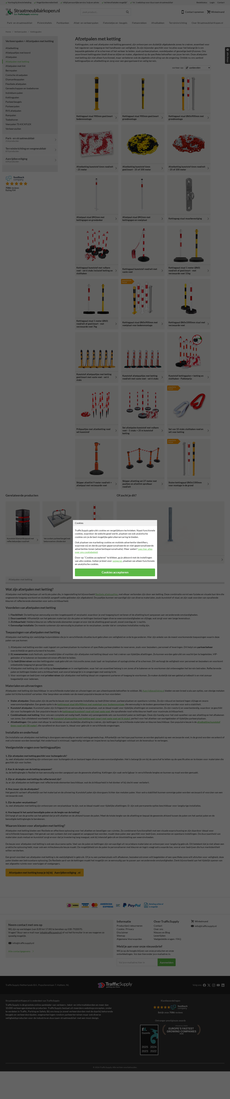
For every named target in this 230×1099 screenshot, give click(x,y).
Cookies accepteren (115, 572)
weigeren (117, 560)
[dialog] (115, 549)
